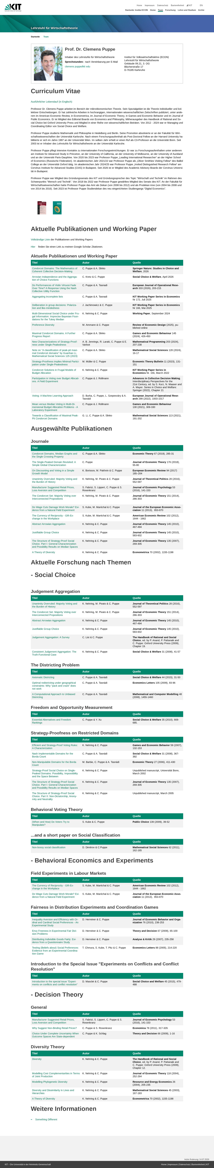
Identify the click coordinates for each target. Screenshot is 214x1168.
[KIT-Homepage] (13, 7)
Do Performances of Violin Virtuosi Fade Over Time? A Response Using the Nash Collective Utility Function (54, 288)
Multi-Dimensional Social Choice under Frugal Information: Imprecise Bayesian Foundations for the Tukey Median (56, 316)
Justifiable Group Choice (45, 532)
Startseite (35, 37)
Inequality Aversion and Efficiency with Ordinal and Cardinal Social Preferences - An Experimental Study (55, 922)
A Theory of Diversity (43, 552)
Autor (86, 262)
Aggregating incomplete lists (47, 296)
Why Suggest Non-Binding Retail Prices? (54, 1028)
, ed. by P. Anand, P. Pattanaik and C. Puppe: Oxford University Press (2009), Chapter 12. (156, 1063)
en (201, 5)
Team (160, 10)
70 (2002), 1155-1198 (153, 552)
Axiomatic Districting (43, 677)
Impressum (149, 5)
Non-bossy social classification (48, 847)
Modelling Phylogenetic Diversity (49, 1081)
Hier (33, 246)
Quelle (137, 262)
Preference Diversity (43, 324)
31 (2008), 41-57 (156, 651)
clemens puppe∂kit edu (77, 66)
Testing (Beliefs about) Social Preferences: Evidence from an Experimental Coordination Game (55, 950)
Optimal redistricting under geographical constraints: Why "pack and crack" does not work (54, 685)
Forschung (170, 10)
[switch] (208, 5)
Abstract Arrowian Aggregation (48, 524)
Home (139, 5)
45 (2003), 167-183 (156, 1092)
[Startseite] (208, 10)
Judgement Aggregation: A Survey (50, 637)
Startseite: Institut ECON (136, 10)
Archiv (201, 10)
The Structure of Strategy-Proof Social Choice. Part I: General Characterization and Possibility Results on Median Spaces (55, 543)
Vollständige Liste (40, 239)
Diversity (36, 1059)
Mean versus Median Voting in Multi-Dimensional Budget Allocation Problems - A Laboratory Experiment (55, 407)
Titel (35, 262)
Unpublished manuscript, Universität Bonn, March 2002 (156, 772)
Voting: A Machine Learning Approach (52, 395)
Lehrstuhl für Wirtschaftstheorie (54, 28)
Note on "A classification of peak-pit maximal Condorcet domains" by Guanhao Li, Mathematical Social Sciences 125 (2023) (55, 353)
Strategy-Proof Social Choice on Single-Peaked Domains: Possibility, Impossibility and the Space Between (55, 773)
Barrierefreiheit (177, 5)
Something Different (46, 1119)
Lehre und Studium (187, 10)
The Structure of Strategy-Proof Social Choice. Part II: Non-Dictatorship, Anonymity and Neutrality (54, 796)
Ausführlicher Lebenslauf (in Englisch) (51, 101)
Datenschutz (162, 5)
